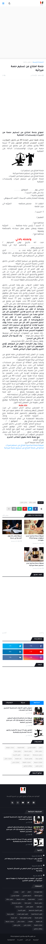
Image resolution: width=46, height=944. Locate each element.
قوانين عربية (39, 758)
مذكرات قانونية (27, 762)
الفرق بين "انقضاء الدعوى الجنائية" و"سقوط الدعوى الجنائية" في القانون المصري (24, 880)
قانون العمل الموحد (22, 914)
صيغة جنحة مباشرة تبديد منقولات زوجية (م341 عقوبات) (35, 538)
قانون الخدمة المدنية (36, 914)
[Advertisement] (23, 32)
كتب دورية (14, 918)
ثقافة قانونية (21, 747)
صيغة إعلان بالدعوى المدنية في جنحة (15, 537)
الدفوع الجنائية (38, 895)
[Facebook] (35, 509)
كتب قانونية (18, 758)
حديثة (23, 703)
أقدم (5, 633)
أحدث (40, 633)
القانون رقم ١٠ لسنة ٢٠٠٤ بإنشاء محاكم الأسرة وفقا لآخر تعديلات (23, 860)
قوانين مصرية (28, 758)
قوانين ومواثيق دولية (25, 918)
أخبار (23, 892)
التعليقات (9, 703)
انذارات (40, 899)
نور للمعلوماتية (17, 936)
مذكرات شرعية (38, 762)
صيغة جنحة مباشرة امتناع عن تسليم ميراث (25, 445)
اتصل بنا (20, 940)
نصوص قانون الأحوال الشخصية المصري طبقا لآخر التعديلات (18, 709)
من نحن (28, 940)
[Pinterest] (24, 509)
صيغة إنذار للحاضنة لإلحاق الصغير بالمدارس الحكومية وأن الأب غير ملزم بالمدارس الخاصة (19, 720)
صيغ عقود (26, 755)
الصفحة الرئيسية (38, 62)
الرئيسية (35, 940)
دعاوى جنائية (27, 62)
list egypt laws (38, 892)
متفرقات (30, 921)
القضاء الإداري (32, 747)
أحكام (40, 747)
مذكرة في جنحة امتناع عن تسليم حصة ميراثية (24, 448)
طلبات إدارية (19, 907)
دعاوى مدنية (18, 751)
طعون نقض (29, 907)
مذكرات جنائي (8, 758)
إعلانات (16, 892)
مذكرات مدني (15, 762)
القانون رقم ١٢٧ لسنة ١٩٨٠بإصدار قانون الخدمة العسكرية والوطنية (19, 731)
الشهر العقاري (27, 895)
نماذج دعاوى (23, 502)
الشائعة (37, 703)
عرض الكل (5, 515)
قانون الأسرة (16, 755)
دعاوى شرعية (28, 751)
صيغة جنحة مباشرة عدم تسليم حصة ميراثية (35, 564)
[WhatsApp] (19, 509)
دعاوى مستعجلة (37, 755)
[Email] (14, 509)
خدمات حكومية (10, 747)
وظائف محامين (28, 766)
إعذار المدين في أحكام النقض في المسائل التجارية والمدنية (24, 870)
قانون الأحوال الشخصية (35, 910)
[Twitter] (30, 509)
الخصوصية (11, 940)
